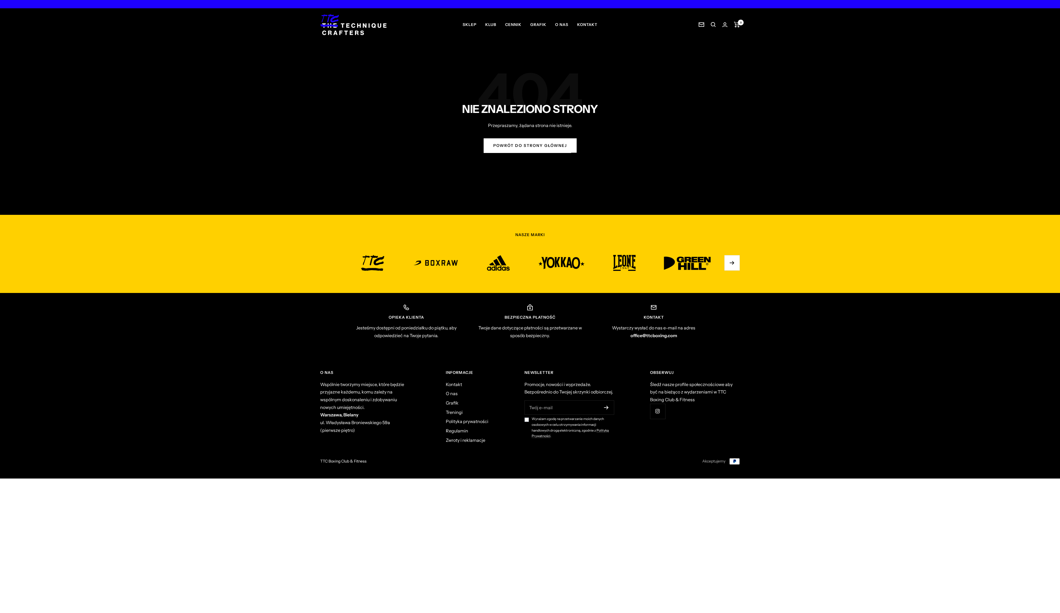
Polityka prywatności (467, 421)
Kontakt (454, 384)
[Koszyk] (737, 24)
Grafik (452, 403)
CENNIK (513, 24)
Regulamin (457, 431)
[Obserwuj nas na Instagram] (657, 411)
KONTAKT (587, 24)
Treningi (454, 412)
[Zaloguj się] (724, 24)
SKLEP (469, 24)
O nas (452, 393)
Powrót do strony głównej (530, 145)
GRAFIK (538, 24)
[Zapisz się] (606, 407)
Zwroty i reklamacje (465, 440)
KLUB (490, 24)
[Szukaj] (713, 24)
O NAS (561, 24)
